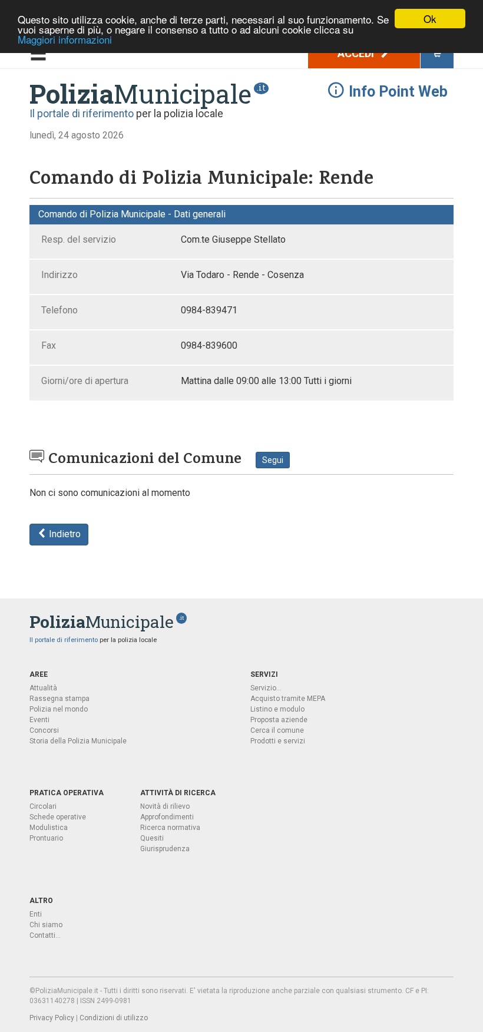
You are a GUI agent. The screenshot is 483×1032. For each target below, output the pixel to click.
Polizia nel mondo (58, 709)
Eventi (39, 720)
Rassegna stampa (59, 698)
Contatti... (45, 935)
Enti (35, 914)
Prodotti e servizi (277, 741)
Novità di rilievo (165, 806)
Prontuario (46, 838)
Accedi (357, 53)
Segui (272, 460)
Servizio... (266, 688)
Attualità (43, 688)
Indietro (64, 534)
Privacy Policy (51, 1018)
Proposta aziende (278, 720)
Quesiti (152, 838)
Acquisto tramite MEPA (287, 698)
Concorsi (44, 730)
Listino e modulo (277, 709)
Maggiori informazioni (65, 39)
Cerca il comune (277, 730)
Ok (430, 18)
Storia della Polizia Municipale (78, 741)
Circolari (43, 806)
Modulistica (48, 827)
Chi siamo (45, 925)
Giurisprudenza (165, 849)
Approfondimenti (167, 817)
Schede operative (57, 817)
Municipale (140, 94)
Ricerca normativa (170, 827)
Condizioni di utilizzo (114, 1018)
